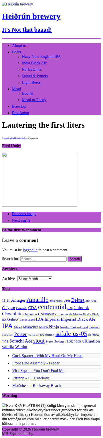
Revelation (20, 113)
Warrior (21, 347)
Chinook (81, 307)
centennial (52, 307)
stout (38, 341)
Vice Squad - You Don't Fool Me (38, 370)
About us (19, 45)
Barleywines (32, 69)
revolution (47, 335)
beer (67, 300)
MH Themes (44, 434)
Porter (20, 334)
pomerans (7, 335)
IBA (40, 319)
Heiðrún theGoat (21, 138)
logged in (30, 250)
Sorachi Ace (20, 341)
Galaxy (13, 319)
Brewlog (19, 106)
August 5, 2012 (8, 138)
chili (70, 308)
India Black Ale (34, 63)
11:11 (6, 300)
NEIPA (43, 327)
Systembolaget (56, 341)
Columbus (46, 314)
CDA (32, 308)
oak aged (82, 327)
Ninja (54, 326)
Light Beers (31, 82)
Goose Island (27, 319)
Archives (9, 278)
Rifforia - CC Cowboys (31, 378)
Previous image (24, 214)
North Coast (68, 327)
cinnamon (30, 314)
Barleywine (56, 300)
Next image (21, 220)
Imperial (52, 319)
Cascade (21, 308)
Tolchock (73, 341)
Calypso (8, 308)
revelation (33, 335)
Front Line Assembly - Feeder (36, 363)
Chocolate (12, 313)
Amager (18, 300)
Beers (16, 52)
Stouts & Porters (35, 76)
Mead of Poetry (34, 100)
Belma (77, 300)
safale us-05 (71, 333)
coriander (61, 314)
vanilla (8, 346)
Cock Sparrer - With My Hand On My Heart (47, 355)
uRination (91, 341)
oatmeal (94, 327)
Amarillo (37, 299)
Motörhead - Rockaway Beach (36, 385)
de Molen (75, 314)
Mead (16, 89)
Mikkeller (30, 327)
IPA (7, 326)
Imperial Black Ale (78, 319)
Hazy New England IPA (41, 56)
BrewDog (91, 300)
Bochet (27, 93)
